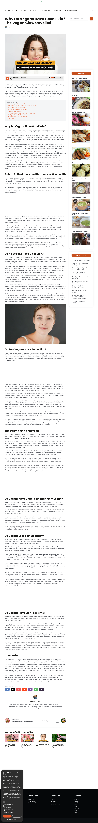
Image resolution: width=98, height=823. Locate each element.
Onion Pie (75, 95)
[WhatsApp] (36, 689)
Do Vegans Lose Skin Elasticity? (17, 115)
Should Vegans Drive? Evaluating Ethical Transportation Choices (79, 296)
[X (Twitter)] (13, 689)
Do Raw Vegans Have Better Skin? (18, 109)
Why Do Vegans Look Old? (42, 744)
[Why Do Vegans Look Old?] (43, 738)
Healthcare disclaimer (34, 803)
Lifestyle (58, 10)
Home (24, 10)
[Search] (92, 10)
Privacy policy (32, 801)
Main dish (76, 803)
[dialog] (12, 796)
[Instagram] (9, 10)
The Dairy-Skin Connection (15, 111)
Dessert (76, 801)
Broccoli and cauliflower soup (80, 214)
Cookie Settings (11, 798)
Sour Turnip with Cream (80, 78)
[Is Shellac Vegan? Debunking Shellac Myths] (59, 738)
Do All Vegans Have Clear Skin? (17, 107)
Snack (75, 810)
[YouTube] (16, 10)
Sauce (75, 806)
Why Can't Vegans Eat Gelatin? (78, 301)
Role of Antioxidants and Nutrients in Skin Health (22, 106)
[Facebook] (5, 10)
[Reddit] (24, 689)
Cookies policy (32, 799)
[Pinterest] (12, 10)
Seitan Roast (76, 146)
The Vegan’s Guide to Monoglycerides (78, 273)
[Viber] (30, 689)
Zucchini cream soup (79, 197)
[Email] (41, 689)
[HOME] (5, 30)
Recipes (34, 10)
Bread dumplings (78, 163)
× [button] (21, 771)
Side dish (76, 808)
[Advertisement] (35, 205)
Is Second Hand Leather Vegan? (79, 291)
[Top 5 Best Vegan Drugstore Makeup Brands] (12, 738)
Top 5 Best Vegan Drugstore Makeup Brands (10, 745)
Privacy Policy (17, 798)
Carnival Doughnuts (79, 112)
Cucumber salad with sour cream (81, 179)
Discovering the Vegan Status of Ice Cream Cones (81, 268)
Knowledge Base (72, 10)
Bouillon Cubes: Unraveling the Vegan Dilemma (80, 264)
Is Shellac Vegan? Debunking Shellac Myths (58, 745)
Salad (75, 805)
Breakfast (76, 799)
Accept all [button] (7, 816)
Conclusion (11, 118)
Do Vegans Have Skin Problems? (17, 116)
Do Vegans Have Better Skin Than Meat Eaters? (21, 113)
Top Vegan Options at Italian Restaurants (80, 277)
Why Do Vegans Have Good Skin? (17, 104)
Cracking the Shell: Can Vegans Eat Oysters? (79, 286)
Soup (75, 812)
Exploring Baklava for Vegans (81, 260)
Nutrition (47, 10)
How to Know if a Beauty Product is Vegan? (26, 745)
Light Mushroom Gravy (79, 129)
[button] (12, 819)
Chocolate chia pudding (80, 231)
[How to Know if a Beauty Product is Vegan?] (27, 738)
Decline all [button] (17, 816)
